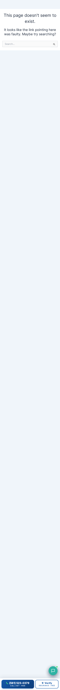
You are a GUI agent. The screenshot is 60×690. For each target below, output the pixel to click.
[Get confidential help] (53, 670)
